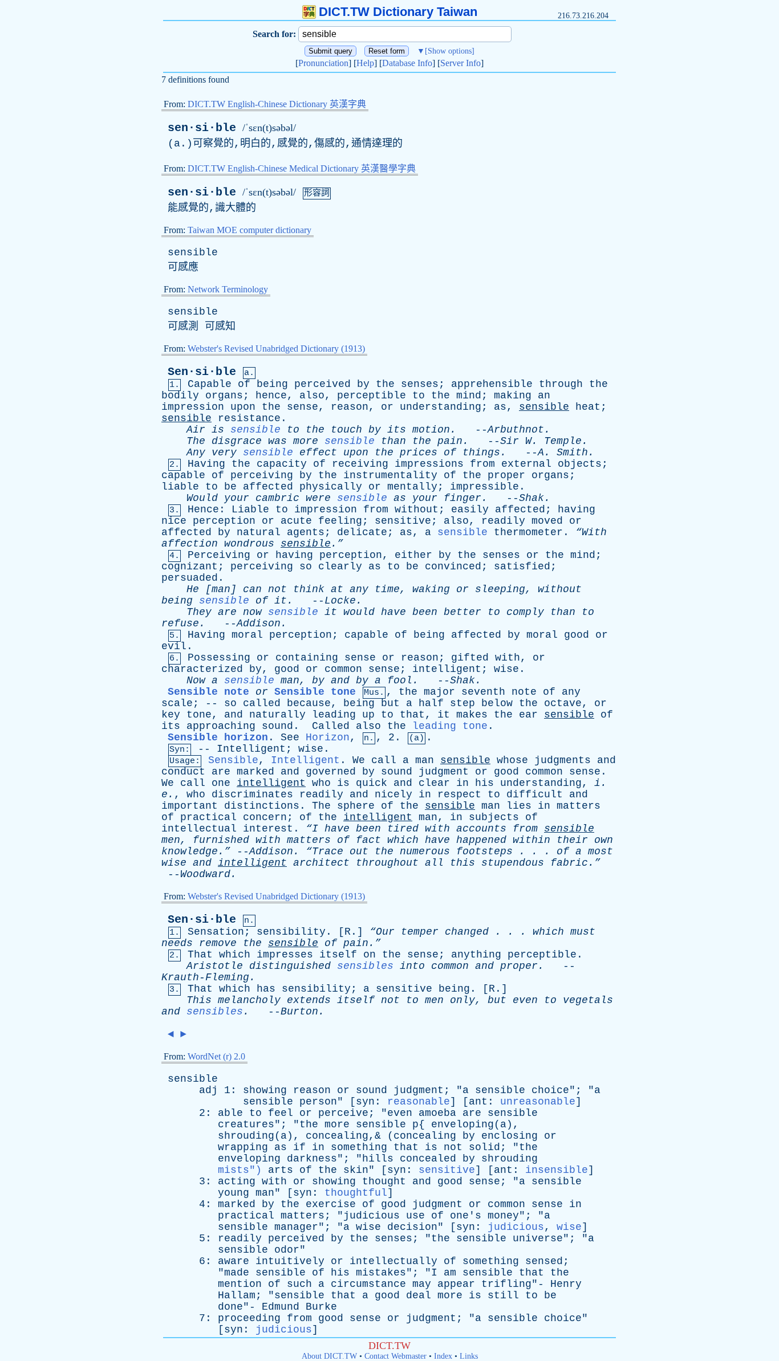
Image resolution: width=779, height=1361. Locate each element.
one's (465, 1215)
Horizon (328, 737)
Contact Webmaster (395, 1356)
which (403, 840)
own (603, 840)
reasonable (418, 1101)
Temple (563, 441)
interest (268, 828)
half (431, 703)
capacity (282, 464)
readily (503, 521)
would (359, 612)
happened (481, 840)
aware (233, 1261)
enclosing (509, 1136)
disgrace (237, 441)
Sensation (216, 932)
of (244, 384)
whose (512, 760)
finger (462, 498)
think (308, 589)
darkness (312, 1158)
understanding (440, 407)
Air (195, 429)
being (272, 384)
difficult (534, 794)
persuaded (189, 578)
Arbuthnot (516, 429)
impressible (484, 486)
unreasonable (537, 1101)
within (531, 840)
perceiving (261, 475)
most (600, 851)
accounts (481, 828)
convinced (453, 566)
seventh (483, 692)
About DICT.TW (329, 1356)
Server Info (460, 63)
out (359, 851)
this (462, 863)
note (524, 692)
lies (518, 806)
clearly (340, 566)
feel (280, 1113)
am (450, 1272)
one (221, 783)
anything (476, 954)
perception (224, 521)
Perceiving (219, 555)
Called (331, 726)
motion (431, 429)
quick (371, 783)
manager (296, 1227)
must (582, 932)
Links (469, 1356)
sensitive (403, 521)
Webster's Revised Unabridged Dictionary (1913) (276, 348)
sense (302, 407)
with (507, 657)
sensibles (365, 966)
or (387, 407)
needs (177, 943)
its (396, 429)
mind (468, 395)
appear (456, 1284)
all (434, 863)
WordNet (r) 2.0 (216, 1056)
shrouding (509, 1158)
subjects (494, 817)
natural (259, 532)
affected (268, 486)
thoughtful (355, 1193)
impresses (285, 954)
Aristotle (214, 966)
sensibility (291, 932)
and (340, 680)
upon (242, 407)
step (462, 703)
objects (580, 464)
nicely (393, 794)
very (224, 452)
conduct (183, 771)
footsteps (484, 851)
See (290, 737)
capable (183, 475)
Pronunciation (323, 63)
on (369, 954)
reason (349, 407)
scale (177, 703)
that (412, 714)
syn (365, 1101)
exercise (331, 1204)
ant (478, 1101)
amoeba (437, 1113)
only (462, 1000)
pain (449, 441)
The (195, 441)
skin (355, 1170)
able (230, 1113)
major (439, 692)
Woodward (205, 874)
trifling (506, 1284)
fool (399, 680)
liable (180, 486)
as (500, 407)
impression (192, 407)
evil (173, 646)
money (503, 1215)
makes (472, 714)
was (277, 441)
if (299, 1147)
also (311, 395)
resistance (249, 418)
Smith (572, 452)
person (318, 1101)
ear (528, 714)
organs (224, 395)
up (368, 714)
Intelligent (251, 749)
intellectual (199, 828)
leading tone (450, 726)
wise (506, 669)
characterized (202, 669)
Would (202, 498)
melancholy (249, 1000)
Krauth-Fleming (205, 977)
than (393, 441)
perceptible (371, 395)
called (262, 703)
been (424, 612)
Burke (321, 1307)
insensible (556, 1170)
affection (189, 543)
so (305, 566)
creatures (246, 1124)
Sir (509, 441)
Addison (259, 623)
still (503, 1295)
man (221, 589)
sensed (544, 1261)
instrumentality (390, 475)
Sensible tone (315, 692)
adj (208, 1090)
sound (277, 726)
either (413, 555)
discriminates (252, 794)
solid (484, 1147)
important (189, 806)
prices (418, 452)
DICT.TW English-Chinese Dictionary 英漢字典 (277, 104)
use (415, 1215)
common (343, 669)
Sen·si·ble (202, 371)
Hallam (236, 1295)
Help (365, 63)
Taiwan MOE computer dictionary (249, 230)
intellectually (393, 1261)
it (280, 600)
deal (418, 1295)
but (390, 703)
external (526, 464)
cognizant (189, 566)
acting (236, 1181)
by (363, 384)
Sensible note (208, 692)
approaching (220, 726)
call (383, 760)
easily (470, 509)
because (309, 703)
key (170, 714)
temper (420, 932)
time (387, 589)
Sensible (233, 760)
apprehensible (492, 384)
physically (330, 486)
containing (306, 657)
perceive (343, 1113)
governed (331, 771)
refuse (180, 623)
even (525, 1000)
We (358, 760)
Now (195, 680)
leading (334, 714)
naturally (277, 714)
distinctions (261, 806)
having (576, 509)
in (462, 783)
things (481, 452)
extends (309, 1000)
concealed (428, 1158)
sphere (356, 806)
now (252, 612)
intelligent (446, 669)
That (200, 954)
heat (588, 407)
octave (563, 703)
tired (403, 828)
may (421, 1284)
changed (467, 932)
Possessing (219, 657)
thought (384, 1181)
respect (459, 794)
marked (255, 771)
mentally (412, 486)
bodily (180, 395)
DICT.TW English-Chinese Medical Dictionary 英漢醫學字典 (302, 168)
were (318, 498)
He (192, 589)
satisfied (522, 566)
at (337, 589)
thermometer (528, 532)
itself (338, 954)
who (321, 783)
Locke (340, 600)
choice (550, 1090)
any (359, 589)
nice (173, 521)
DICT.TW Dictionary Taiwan (398, 12)
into (412, 966)
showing (265, 1090)
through (561, 384)
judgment (444, 771)
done (230, 1307)
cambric (277, 498)
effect (318, 452)
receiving (360, 464)
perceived (322, 384)
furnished (221, 840)
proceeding (249, 1318)
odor (286, 1250)
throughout (387, 863)
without (417, 509)
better (462, 612)
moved (547, 521)
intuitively (289, 1261)
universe (538, 1238)
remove (218, 943)
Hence (203, 509)
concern (265, 817)
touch (346, 429)
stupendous (512, 863)
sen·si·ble (202, 128)
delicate (362, 532)
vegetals (588, 1000)
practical (208, 817)
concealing (424, 1136)
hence (271, 395)
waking (431, 589)
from (482, 464)
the (385, 384)
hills (377, 1158)
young (233, 1193)
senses (420, 384)
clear (434, 783)
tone (199, 714)
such (299, 1284)
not (277, 589)
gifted (470, 657)
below (497, 703)
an (544, 395)
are (227, 612)
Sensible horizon (218, 737)
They (199, 612)
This (199, 1000)
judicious (371, 1215)
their (572, 840)
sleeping (500, 589)
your (236, 498)
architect (321, 863)
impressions (429, 464)
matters (579, 806)
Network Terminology (228, 289)
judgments (562, 760)
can (252, 589)
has (266, 989)
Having (206, 464)
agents (305, 532)
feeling (340, 521)
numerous (425, 851)
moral (247, 635)
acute (296, 521)
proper (506, 475)
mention (240, 1284)
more (305, 441)
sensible (193, 252)
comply (525, 612)
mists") (243, 1170)
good (576, 635)
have (393, 612)
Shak (531, 498)
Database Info (407, 63)
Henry (566, 1284)
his (484, 783)
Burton (299, 1011)
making (512, 395)
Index (443, 1356)
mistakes (381, 1272)
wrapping (243, 1147)
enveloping (249, 1158)
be (230, 486)
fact (368, 840)
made (236, 1272)
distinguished (290, 966)
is (218, 429)
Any (195, 452)
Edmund (280, 1307)
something (359, 1147)
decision (412, 1227)
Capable (210, 384)
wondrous (249, 543)
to (418, 395)
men (170, 840)
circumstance (368, 1284)
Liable (250, 509)
